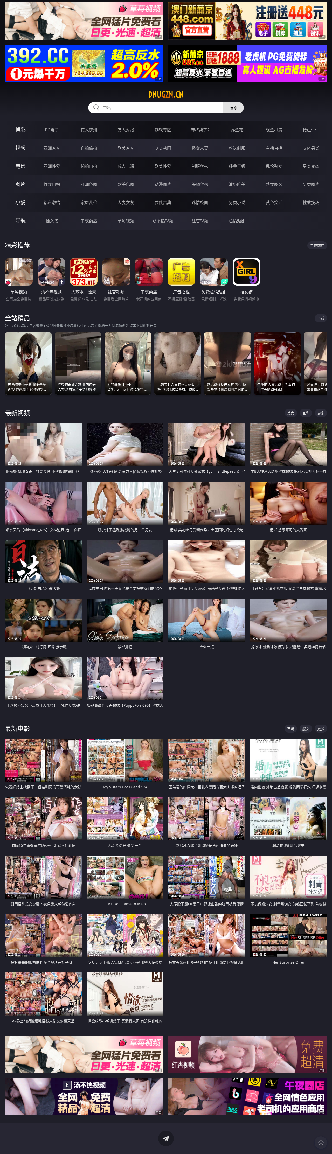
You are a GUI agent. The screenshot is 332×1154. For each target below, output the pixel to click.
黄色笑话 (274, 202)
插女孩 (52, 221)
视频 (20, 147)
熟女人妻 (200, 148)
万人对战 (125, 130)
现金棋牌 (274, 130)
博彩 (20, 129)
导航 (20, 220)
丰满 (290, 728)
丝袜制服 (237, 148)
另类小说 (237, 202)
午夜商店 (89, 221)
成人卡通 (125, 166)
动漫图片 (163, 184)
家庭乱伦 (89, 202)
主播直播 (274, 148)
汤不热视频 (163, 221)
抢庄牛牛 (311, 130)
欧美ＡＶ (125, 148)
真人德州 (89, 130)
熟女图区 (274, 184)
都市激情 (52, 202)
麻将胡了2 (200, 130)
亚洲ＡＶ (52, 148)
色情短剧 (237, 221)
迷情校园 (200, 202)
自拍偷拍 (89, 148)
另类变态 (311, 166)
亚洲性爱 (52, 166)
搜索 (233, 107)
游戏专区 (163, 130)
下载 (320, 318)
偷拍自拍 (89, 166)
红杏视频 (200, 221)
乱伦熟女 (274, 166)
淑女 (305, 728)
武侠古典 (163, 202)
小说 (20, 202)
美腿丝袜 (200, 184)
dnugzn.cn (166, 94)
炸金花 (237, 130)
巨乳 (305, 413)
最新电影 (17, 728)
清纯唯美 (237, 184)
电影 (20, 166)
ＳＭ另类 (311, 148)
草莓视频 (125, 221)
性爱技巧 (311, 202)
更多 (320, 413)
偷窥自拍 (52, 184)
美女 (290, 413)
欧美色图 (125, 184)
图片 (20, 184)
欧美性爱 (163, 166)
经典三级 (237, 166)
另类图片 (311, 184)
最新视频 (17, 412)
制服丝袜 (200, 166)
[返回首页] (321, 1142)
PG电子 (52, 130)
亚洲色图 (89, 184)
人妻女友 (125, 202)
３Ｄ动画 (163, 148)
